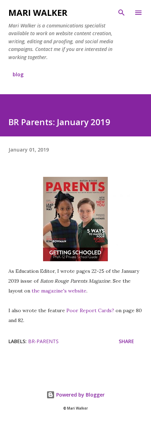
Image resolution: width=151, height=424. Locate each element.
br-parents (43, 341)
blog (18, 74)
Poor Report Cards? (90, 310)
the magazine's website (59, 291)
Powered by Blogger (80, 394)
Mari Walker (37, 12)
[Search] (121, 12)
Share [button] (126, 341)
